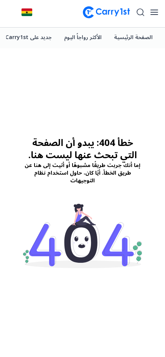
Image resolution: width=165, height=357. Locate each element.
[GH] (26, 12)
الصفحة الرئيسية (133, 37)
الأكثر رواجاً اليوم (83, 37)
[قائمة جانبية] (154, 12)
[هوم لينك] (103, 12)
